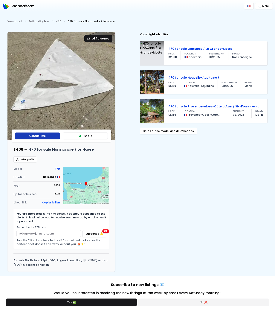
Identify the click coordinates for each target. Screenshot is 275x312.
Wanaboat (14, 21)
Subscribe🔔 (96, 233)
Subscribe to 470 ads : (31, 227)
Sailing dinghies (39, 21)
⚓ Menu (264, 6)
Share (88, 136)
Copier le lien (51, 202)
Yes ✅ (71, 302)
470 (58, 21)
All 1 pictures (100, 38)
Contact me (37, 136)
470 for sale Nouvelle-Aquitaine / (193, 77)
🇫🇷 (248, 6)
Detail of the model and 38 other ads (168, 131)
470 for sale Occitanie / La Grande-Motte (200, 49)
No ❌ (203, 302)
